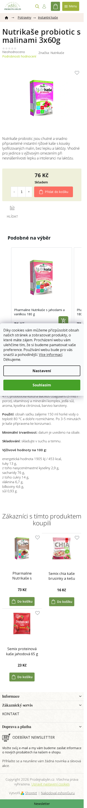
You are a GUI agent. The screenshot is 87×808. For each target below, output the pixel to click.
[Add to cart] (63, 321)
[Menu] (70, 6)
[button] (6, 288)
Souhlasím (42, 385)
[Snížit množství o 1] (14, 192)
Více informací (50, 354)
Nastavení (42, 370)
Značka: (51, 53)
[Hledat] (37, 6)
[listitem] (41, 288)
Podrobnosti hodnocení (19, 56)
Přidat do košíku (56, 192)
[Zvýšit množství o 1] (29, 192)
